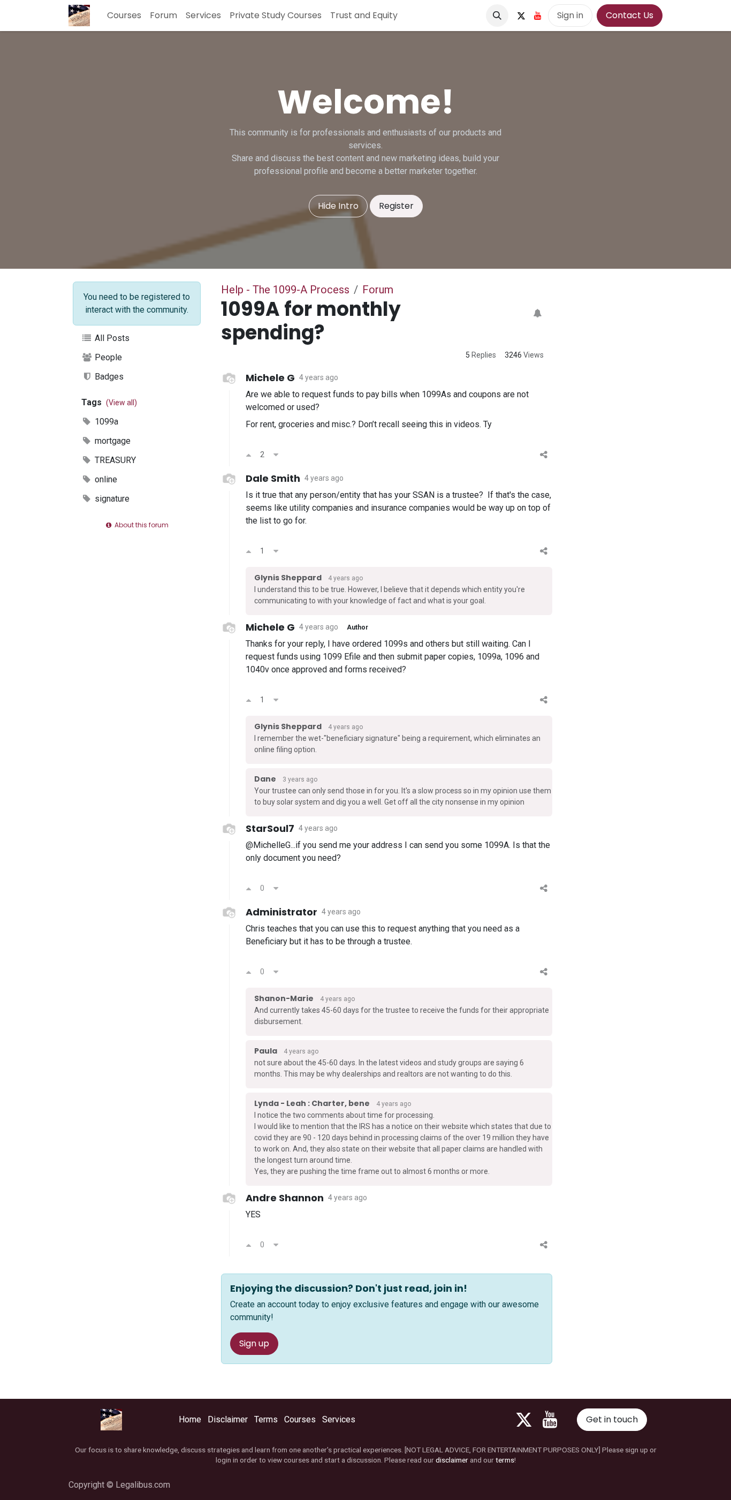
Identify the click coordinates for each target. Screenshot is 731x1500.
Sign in (570, 15)
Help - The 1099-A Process (285, 289)
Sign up (254, 1343)
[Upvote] (248, 455)
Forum (377, 289)
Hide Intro (338, 206)
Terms (266, 1419)
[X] (521, 15)
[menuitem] (124, 15)
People (107, 357)
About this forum (141, 524)
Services (338, 1419)
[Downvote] (276, 455)
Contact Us (629, 15)
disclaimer (452, 1460)
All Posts (111, 338)
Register (396, 206)
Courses (300, 1419)
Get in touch (612, 1419)
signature (111, 499)
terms (505, 1460)
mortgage (112, 441)
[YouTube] (538, 15)
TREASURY (114, 460)
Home (190, 1419)
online (105, 479)
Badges (108, 377)
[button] (497, 15)
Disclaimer (228, 1419)
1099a (105, 421)
